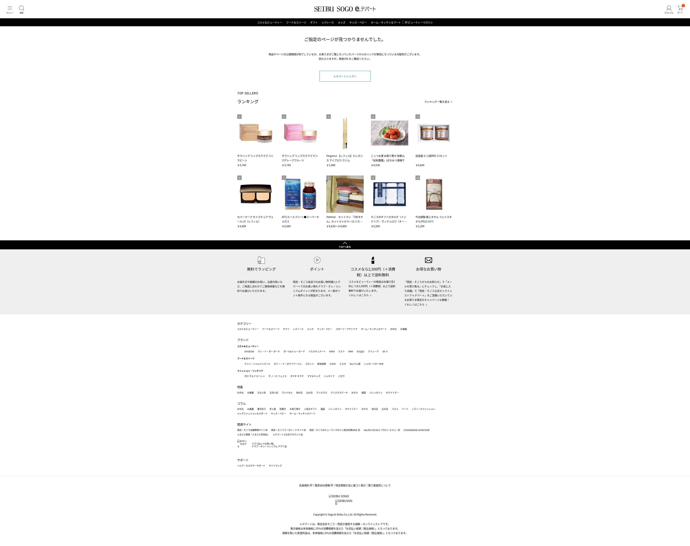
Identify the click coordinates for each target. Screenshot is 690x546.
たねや (333, 363)
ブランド (243, 340)
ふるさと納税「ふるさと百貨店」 (253, 434)
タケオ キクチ (297, 376)
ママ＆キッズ (313, 376)
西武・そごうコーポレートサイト (287, 429)
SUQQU (360, 351)
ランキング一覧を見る (437, 101)
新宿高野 (321, 363)
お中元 (393, 328)
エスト (341, 351)
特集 (240, 387)
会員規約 (304, 485)
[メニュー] (9, 9)
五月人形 (274, 392)
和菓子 (283, 408)
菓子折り (261, 408)
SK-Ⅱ (385, 351)
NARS (332, 351)
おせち (354, 392)
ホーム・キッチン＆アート (386, 22)
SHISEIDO (249, 351)
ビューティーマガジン (420, 22)
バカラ (341, 376)
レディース (328, 22)
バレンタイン (375, 392)
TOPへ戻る (345, 246)
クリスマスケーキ (339, 392)
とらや (343, 363)
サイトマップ (275, 465)
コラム (241, 403)
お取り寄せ (295, 408)
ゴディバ (309, 363)
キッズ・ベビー (358, 22)
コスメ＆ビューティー (269, 22)
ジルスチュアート (317, 351)
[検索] (21, 9)
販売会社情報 (322, 485)
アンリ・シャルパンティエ (257, 363)
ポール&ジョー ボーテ (294, 351)
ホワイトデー (392, 392)
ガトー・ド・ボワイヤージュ (288, 363)
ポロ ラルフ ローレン (254, 376)
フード (405, 408)
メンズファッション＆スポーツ (252, 413)
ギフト (314, 22)
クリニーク (373, 351)
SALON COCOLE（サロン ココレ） (381, 429)
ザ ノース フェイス (277, 376)
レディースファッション (423, 408)
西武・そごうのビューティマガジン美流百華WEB (333, 429)
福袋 (364, 392)
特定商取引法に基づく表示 (350, 485)
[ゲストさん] (669, 9)
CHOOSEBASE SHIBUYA (415, 429)
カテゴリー (244, 323)
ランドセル (287, 392)
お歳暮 (403, 328)
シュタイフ (329, 376)
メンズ (341, 22)
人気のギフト (310, 408)
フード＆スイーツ (296, 22)
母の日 (299, 392)
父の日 (309, 392)
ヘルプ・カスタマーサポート (251, 465)
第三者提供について (379, 485)
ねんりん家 (355, 363)
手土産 (273, 408)
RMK (350, 351)
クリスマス (321, 392)
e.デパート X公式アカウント (286, 434)
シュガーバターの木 (373, 363)
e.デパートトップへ (345, 76)
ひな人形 (261, 392)
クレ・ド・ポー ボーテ (269, 351)
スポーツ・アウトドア (346, 328)
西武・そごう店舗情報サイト (251, 429)
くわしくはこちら (359, 295)
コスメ (395, 408)
